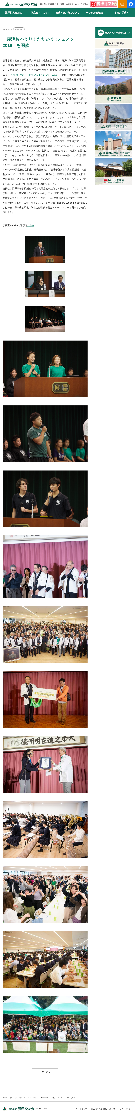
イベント (19, 29)
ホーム (5, 1098)
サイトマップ (81, 1109)
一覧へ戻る (45, 1072)
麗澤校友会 (23, 1098)
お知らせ (13, 1098)
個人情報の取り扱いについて (103, 1109)
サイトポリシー (125, 1109)
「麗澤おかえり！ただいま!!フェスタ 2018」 (34, 74)
